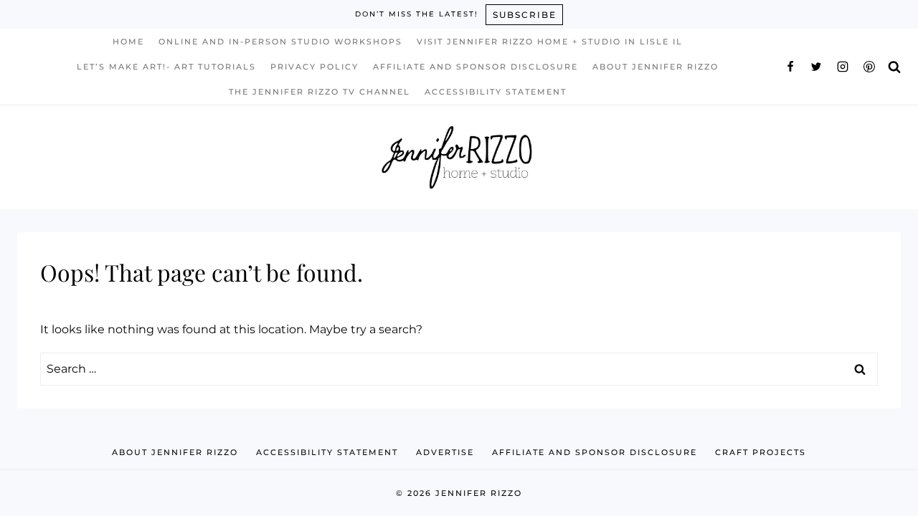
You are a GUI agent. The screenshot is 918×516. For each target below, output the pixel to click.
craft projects (760, 452)
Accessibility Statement (496, 92)
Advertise (445, 452)
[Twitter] (816, 66)
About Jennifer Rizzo (655, 67)
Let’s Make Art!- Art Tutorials (166, 67)
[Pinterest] (869, 66)
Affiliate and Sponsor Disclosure (475, 67)
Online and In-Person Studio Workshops (280, 42)
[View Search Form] (894, 66)
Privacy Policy (314, 67)
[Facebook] (790, 66)
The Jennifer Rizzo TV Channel (319, 92)
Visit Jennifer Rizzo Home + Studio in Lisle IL (550, 42)
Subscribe (525, 14)
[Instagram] (842, 66)
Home (128, 42)
